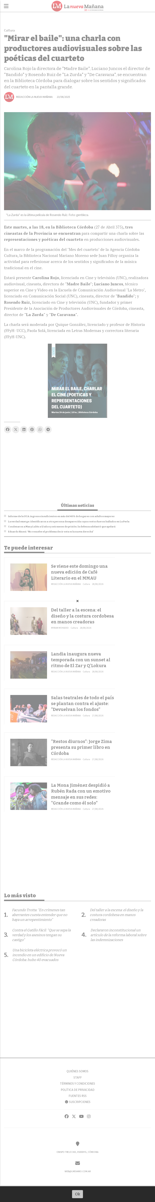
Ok (77, 1194)
